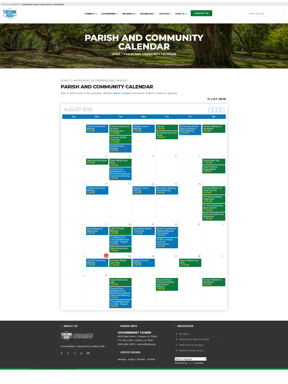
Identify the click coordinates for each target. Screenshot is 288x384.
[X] (68, 353)
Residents (128, 13)
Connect (90, 13)
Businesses (147, 13)
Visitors (164, 13)
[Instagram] (75, 353)
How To (180, 13)
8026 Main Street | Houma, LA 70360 (137, 336)
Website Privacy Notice (191, 350)
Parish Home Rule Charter (192, 339)
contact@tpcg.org (146, 344)
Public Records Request (191, 344)
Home (116, 54)
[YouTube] (88, 353)
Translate (199, 362)
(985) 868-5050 (126, 344)
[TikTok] (81, 353)
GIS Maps (184, 333)
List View (218, 99)
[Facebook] (61, 353)
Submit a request (122, 93)
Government (109, 13)
